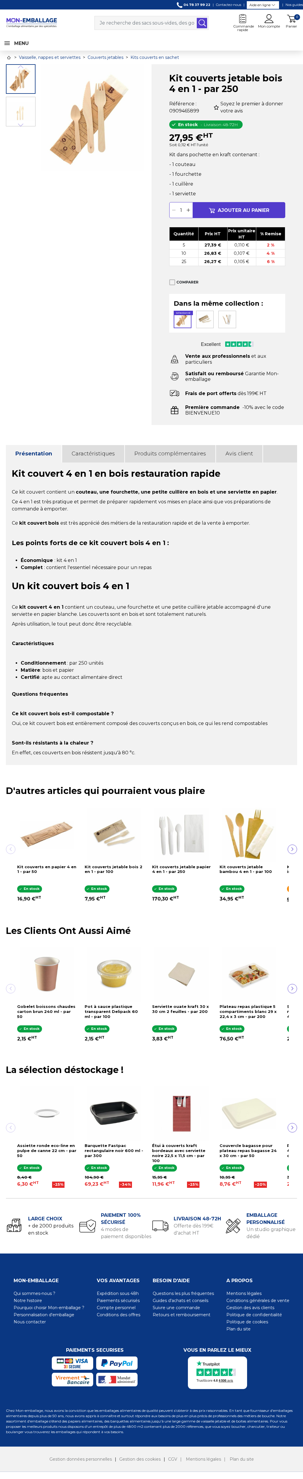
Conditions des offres (118, 1315)
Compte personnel (116, 1308)
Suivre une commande (176, 1308)
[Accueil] (9, 57)
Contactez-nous (228, 5)
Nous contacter (30, 1322)
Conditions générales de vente (257, 1300)
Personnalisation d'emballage (44, 1315)
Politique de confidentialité (254, 1315)
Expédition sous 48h (118, 1293)
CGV (172, 1459)
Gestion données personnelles (80, 1459)
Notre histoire (28, 1300)
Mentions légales (244, 1293)
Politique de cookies (247, 1322)
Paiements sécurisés (118, 1300)
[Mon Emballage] (31, 22)
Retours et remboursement (181, 1315)
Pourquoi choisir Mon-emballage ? (49, 1308)
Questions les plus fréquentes (183, 1293)
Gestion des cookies (140, 1459)
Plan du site (238, 1329)
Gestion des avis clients (250, 1308)
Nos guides (294, 5)
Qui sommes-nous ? (34, 1293)
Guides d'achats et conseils (180, 1300)
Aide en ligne (259, 5)
